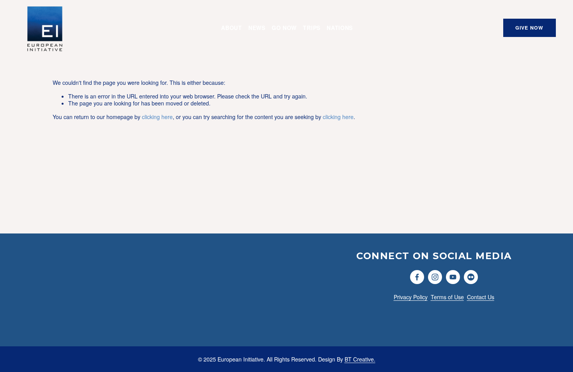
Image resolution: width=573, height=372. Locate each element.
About (231, 28)
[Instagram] (435, 277)
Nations (340, 28)
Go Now (284, 28)
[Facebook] (417, 277)
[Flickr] (471, 277)
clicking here (157, 117)
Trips (311, 28)
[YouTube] (453, 277)
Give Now (529, 27)
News (256, 28)
